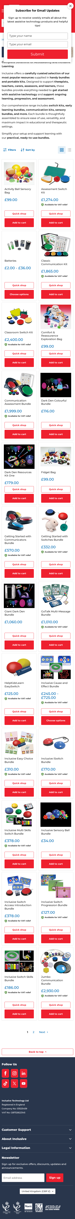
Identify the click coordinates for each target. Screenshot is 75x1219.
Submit (37, 54)
